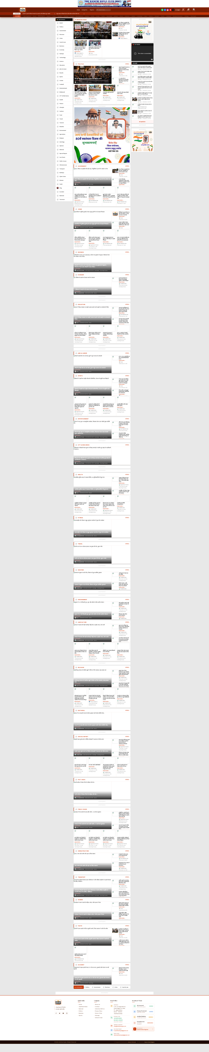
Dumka (72, 8)
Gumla (103, 8)
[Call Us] (162, 2)
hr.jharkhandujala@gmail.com (121, 1023)
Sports (80, 1008)
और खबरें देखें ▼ (142, 115)
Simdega (187, 8)
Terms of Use (98, 1006)
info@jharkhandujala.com (120, 1019)
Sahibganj (169, 8)
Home (78, 2)
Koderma (127, 8)
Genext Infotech (132, 1035)
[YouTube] (170, 2)
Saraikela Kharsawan (178, 8)
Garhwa (87, 8)
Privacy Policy (98, 1003)
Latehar (133, 8)
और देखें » (127, 56)
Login (178, 2)
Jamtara (116, 8)
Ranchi (163, 8)
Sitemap (97, 1008)
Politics (81, 1003)
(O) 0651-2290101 (118, 1013)
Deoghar (60, 8)
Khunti (121, 8)
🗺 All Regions (42, 8)
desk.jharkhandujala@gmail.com (121, 1027)
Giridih (92, 8)
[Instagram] (168, 2)
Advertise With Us (99, 1001)
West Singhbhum (195, 8)
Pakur (146, 8)
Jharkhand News (83, 999)
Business (81, 1006)
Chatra (54, 8)
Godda (98, 8)
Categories (85, 2)
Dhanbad (66, 8)
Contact (97, 999)
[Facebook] (165, 2)
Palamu (151, 8)
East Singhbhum (79, 8)
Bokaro (49, 8)
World (35, 8)
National (81, 1001)
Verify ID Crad (98, 1010)
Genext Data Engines (149, 1035)
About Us (97, 997)
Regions (92, 2)
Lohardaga (140, 8)
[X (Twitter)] (173, 2)
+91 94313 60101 (118, 1011)
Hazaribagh (109, 8)
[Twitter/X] (59, 1005)
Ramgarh (157, 8)
